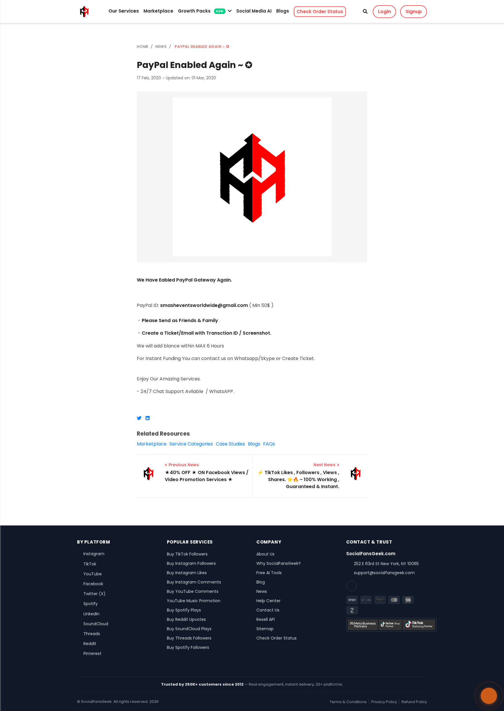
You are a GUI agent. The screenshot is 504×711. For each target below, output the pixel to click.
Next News (324, 465)
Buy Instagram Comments (194, 582)
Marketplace (158, 11)
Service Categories (191, 444)
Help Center (268, 601)
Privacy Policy (384, 702)
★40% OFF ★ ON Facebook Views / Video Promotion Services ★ (207, 476)
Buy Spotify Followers (188, 647)
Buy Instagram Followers (191, 563)
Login (384, 11)
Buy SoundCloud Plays (189, 629)
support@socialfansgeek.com (384, 573)
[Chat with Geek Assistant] (489, 696)
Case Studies (230, 444)
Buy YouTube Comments (192, 591)
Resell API (265, 619)
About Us (265, 554)
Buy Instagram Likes (187, 573)
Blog (260, 582)
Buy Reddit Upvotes (186, 619)
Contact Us (267, 610)
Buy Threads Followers (189, 638)
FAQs (269, 444)
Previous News (184, 465)
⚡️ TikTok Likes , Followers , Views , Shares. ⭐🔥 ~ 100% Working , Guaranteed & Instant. (298, 479)
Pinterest (92, 653)
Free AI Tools (269, 573)
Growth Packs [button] (201, 11)
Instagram (93, 554)
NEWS (161, 46)
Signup (413, 11)
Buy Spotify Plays (184, 610)
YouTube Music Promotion (193, 601)
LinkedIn (91, 614)
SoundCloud (95, 624)
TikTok (89, 564)
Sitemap (265, 629)
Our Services (123, 11)
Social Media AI (254, 11)
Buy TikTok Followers (187, 554)
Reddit (89, 644)
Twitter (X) (94, 594)
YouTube (92, 574)
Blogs (282, 11)
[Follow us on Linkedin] (351, 586)
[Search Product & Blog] (365, 12)
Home (142, 46)
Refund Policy (414, 702)
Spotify (90, 604)
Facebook (93, 584)
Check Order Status (320, 11)
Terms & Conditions (348, 702)
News (261, 591)
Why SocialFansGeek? (278, 563)
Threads (91, 634)
